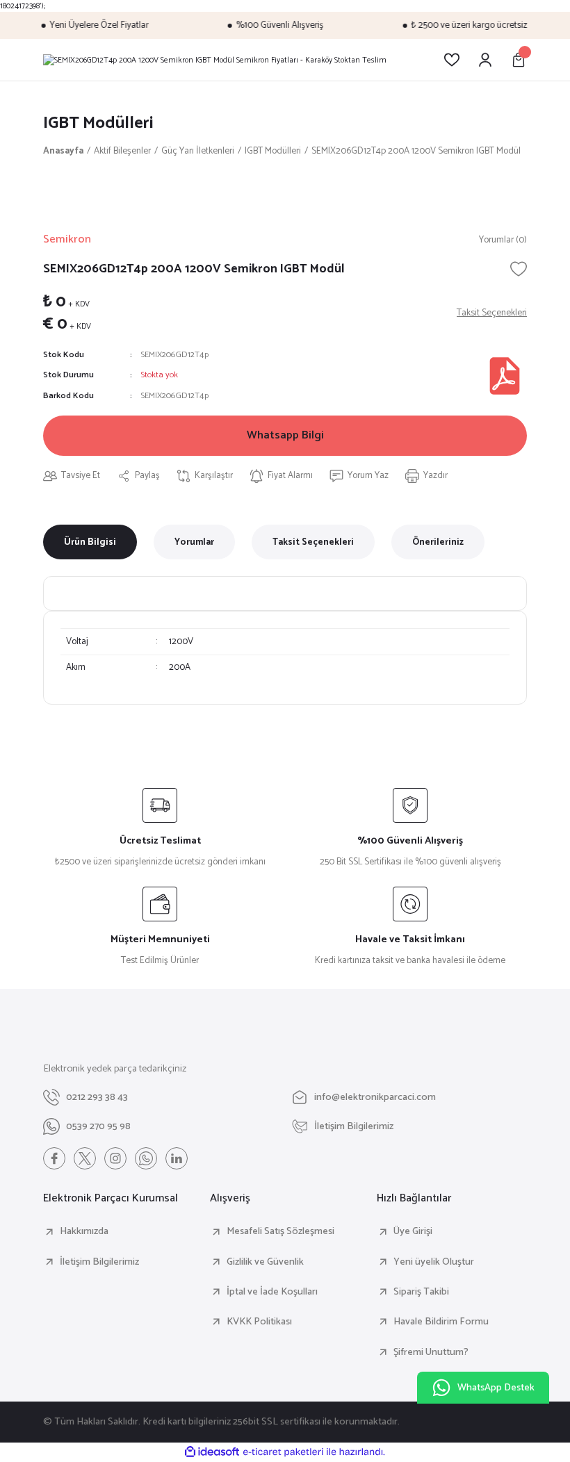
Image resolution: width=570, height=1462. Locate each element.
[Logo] (214, 60)
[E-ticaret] (283, 1452)
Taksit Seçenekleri (313, 542)
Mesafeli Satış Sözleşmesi (280, 1231)
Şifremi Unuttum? (431, 1352)
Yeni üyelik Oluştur (433, 1262)
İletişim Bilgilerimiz (99, 1262)
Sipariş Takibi (421, 1291)
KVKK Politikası (259, 1321)
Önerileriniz (438, 542)
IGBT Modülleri (98, 123)
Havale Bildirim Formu (441, 1321)
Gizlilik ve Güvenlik (265, 1262)
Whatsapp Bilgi (285, 435)
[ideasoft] (212, 1452)
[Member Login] (485, 59)
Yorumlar (194, 542)
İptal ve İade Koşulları (272, 1291)
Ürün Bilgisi (90, 542)
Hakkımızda (84, 1231)
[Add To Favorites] (518, 269)
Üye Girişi (412, 1231)
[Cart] (518, 59)
